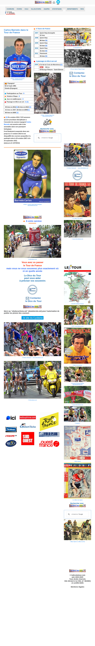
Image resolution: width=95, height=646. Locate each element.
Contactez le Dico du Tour (32, 299)
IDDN (81, 583)
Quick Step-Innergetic (47, 33)
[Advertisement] (47, 21)
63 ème (42, 45)
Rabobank (43, 53)
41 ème (42, 51)
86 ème (42, 40)
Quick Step (44, 38)
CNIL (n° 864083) (84, 581)
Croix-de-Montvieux (53, 64)
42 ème (42, 35)
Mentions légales (77, 587)
